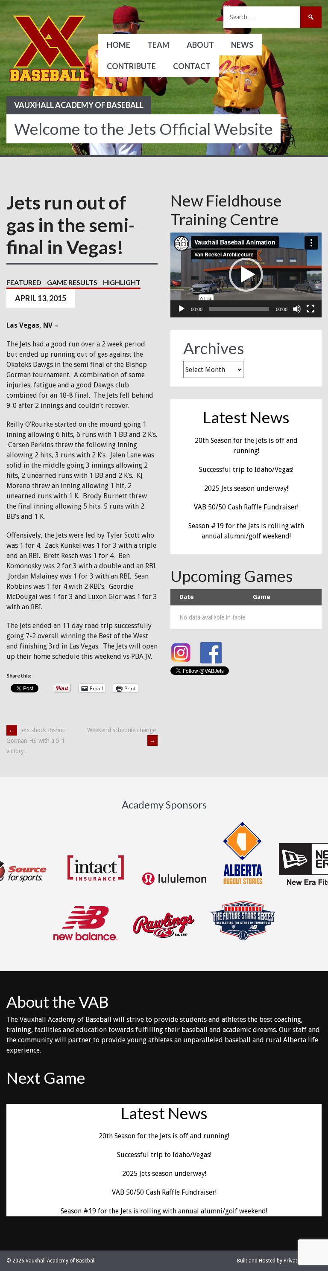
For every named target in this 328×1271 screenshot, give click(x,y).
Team (158, 44)
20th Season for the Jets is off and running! (164, 1136)
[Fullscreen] (310, 309)
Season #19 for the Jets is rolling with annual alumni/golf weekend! (164, 1211)
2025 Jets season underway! (246, 488)
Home (118, 44)
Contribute (131, 66)
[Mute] (297, 309)
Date (186, 596)
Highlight (122, 282)
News (242, 44)
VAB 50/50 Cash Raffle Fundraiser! (246, 507)
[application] (246, 275)
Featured (23, 282)
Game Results (72, 282)
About (200, 44)
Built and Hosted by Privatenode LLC (279, 1261)
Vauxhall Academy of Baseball (79, 105)
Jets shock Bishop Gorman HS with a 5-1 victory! (36, 740)
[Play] (181, 309)
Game (261, 596)
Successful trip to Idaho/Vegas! (246, 469)
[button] (246, 275)
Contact (192, 66)
